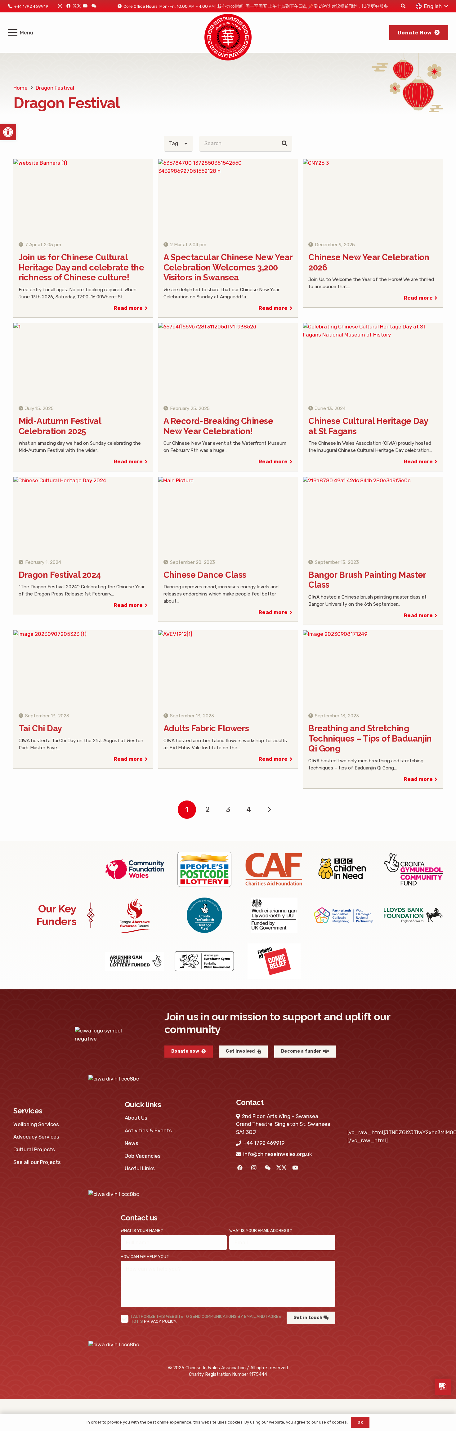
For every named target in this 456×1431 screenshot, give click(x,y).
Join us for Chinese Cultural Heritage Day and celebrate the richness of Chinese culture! (81, 267)
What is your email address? (260, 1230)
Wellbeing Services (36, 1124)
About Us (136, 1118)
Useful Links (140, 1168)
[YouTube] (85, 6)
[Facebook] (68, 6)
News (131, 1143)
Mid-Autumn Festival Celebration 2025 (60, 426)
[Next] (269, 809)
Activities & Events (148, 1130)
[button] (8, 132)
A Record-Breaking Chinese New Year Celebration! (218, 426)
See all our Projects (37, 1162)
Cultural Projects (34, 1149)
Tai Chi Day (40, 728)
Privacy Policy (160, 1321)
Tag (173, 143)
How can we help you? (145, 1256)
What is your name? (142, 1230)
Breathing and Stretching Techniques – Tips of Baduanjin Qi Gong (370, 738)
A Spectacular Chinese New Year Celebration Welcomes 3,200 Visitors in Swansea (228, 267)
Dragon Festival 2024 (60, 575)
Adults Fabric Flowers (206, 728)
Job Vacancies (143, 1156)
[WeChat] (93, 6)
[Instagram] (60, 6)
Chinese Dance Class (204, 575)
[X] (77, 6)
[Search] (284, 143)
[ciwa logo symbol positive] (227, 37)
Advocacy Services (36, 1137)
